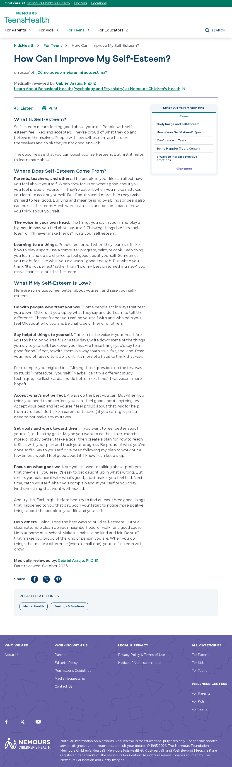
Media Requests (67, 678)
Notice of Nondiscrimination (140, 663)
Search (218, 30)
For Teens (53, 45)
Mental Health (33, 606)
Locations (98, 3)
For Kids (198, 663)
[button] (24, 108)
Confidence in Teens (172, 140)
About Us (12, 655)
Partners (61, 655)
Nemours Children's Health (48, 3)
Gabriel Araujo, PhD (76, 83)
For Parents (201, 655)
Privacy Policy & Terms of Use (141, 655)
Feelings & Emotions (70, 606)
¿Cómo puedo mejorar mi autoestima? (71, 72)
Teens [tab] (184, 116)
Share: (20, 579)
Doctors (80, 3)
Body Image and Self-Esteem (178, 124)
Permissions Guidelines (73, 671)
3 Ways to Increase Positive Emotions (177, 158)
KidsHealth (24, 45)
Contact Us (63, 686)
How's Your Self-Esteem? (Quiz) (180, 132)
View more (184, 168)
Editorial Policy (66, 663)
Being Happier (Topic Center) (178, 148)
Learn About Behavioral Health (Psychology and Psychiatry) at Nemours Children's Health (99, 89)
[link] (112, 30)
